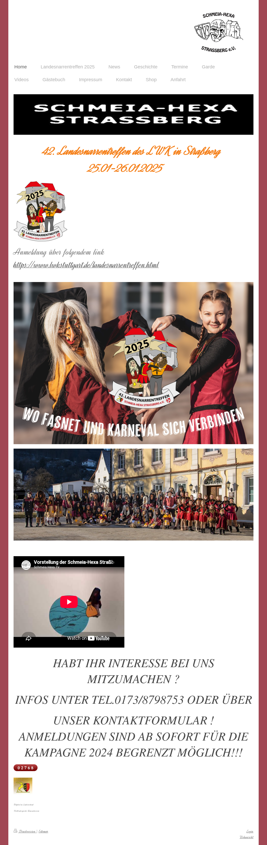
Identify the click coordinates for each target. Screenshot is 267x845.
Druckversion (27, 831)
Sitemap (43, 831)
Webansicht (246, 837)
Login (249, 831)
